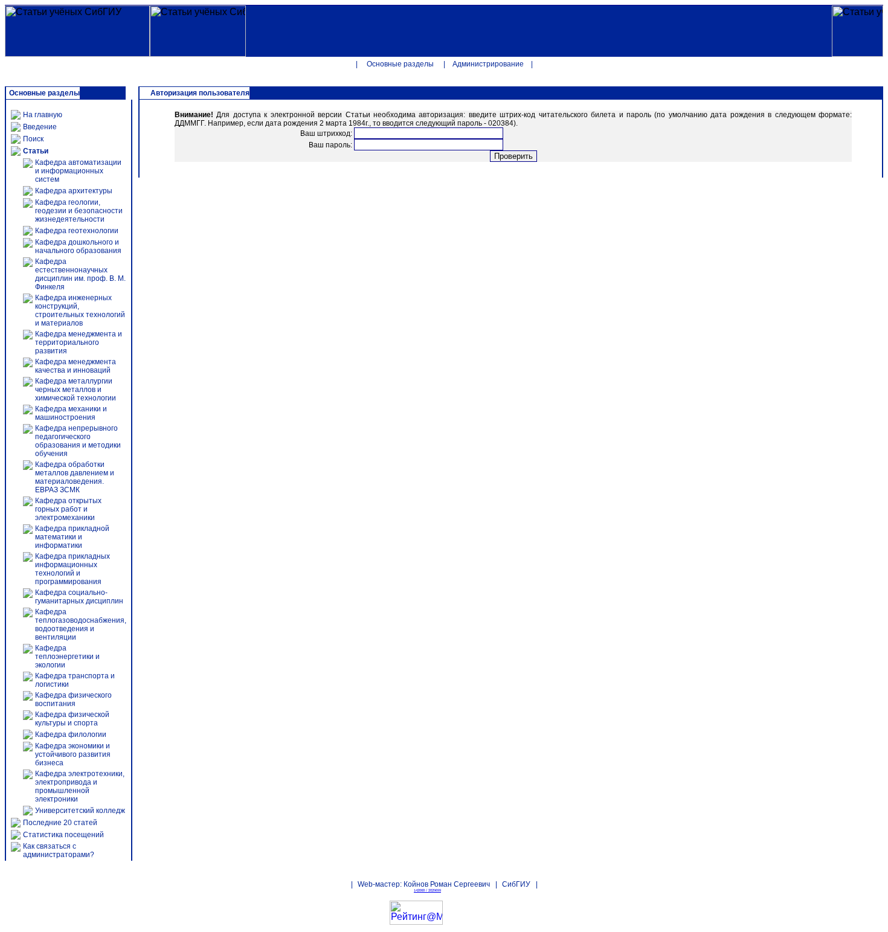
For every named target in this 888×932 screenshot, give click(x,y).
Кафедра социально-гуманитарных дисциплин (79, 596)
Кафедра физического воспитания (73, 699)
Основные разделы (400, 64)
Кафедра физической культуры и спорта (72, 718)
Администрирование (488, 64)
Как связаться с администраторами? (58, 850)
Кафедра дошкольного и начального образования (78, 246)
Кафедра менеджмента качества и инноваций (75, 366)
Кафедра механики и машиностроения (71, 413)
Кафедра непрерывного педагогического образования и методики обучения (78, 441)
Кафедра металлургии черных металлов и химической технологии (75, 389)
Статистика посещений (63, 835)
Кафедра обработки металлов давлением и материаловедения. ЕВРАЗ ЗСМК (74, 477)
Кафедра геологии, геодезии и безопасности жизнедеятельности (79, 210)
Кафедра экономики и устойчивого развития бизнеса (73, 754)
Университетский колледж (80, 810)
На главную (42, 115)
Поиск (33, 139)
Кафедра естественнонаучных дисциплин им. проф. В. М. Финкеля (80, 274)
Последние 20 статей (60, 822)
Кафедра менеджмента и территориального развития (78, 342)
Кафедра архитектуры (73, 191)
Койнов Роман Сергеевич (447, 884)
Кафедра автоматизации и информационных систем (78, 171)
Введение (40, 127)
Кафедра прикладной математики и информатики (72, 537)
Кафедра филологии (70, 734)
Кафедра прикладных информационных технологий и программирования (72, 569)
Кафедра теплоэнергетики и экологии (67, 656)
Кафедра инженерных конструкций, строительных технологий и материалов (80, 310)
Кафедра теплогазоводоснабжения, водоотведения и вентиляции (80, 624)
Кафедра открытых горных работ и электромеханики (68, 509)
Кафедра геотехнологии (76, 231)
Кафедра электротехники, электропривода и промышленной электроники (79, 786)
